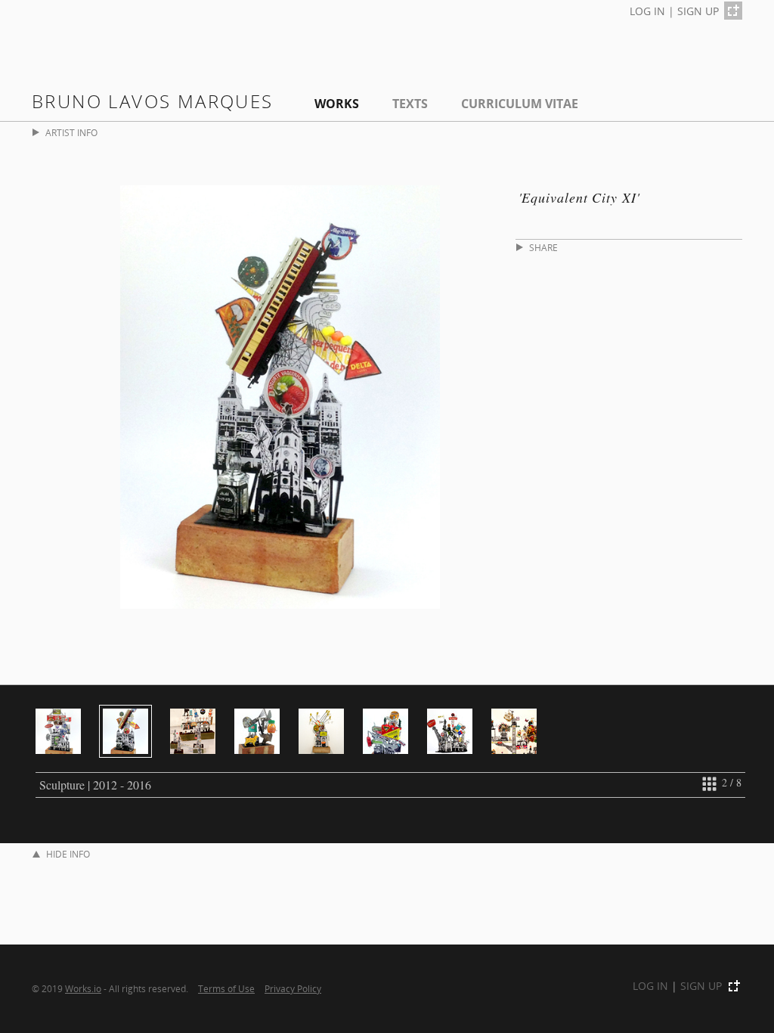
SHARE (543, 247)
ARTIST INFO (71, 132)
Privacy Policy (293, 988)
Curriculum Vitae (519, 103)
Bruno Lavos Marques (153, 100)
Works (336, 103)
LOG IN (647, 11)
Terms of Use (226, 988)
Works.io (83, 988)
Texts (410, 103)
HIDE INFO (68, 854)
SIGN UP (698, 11)
